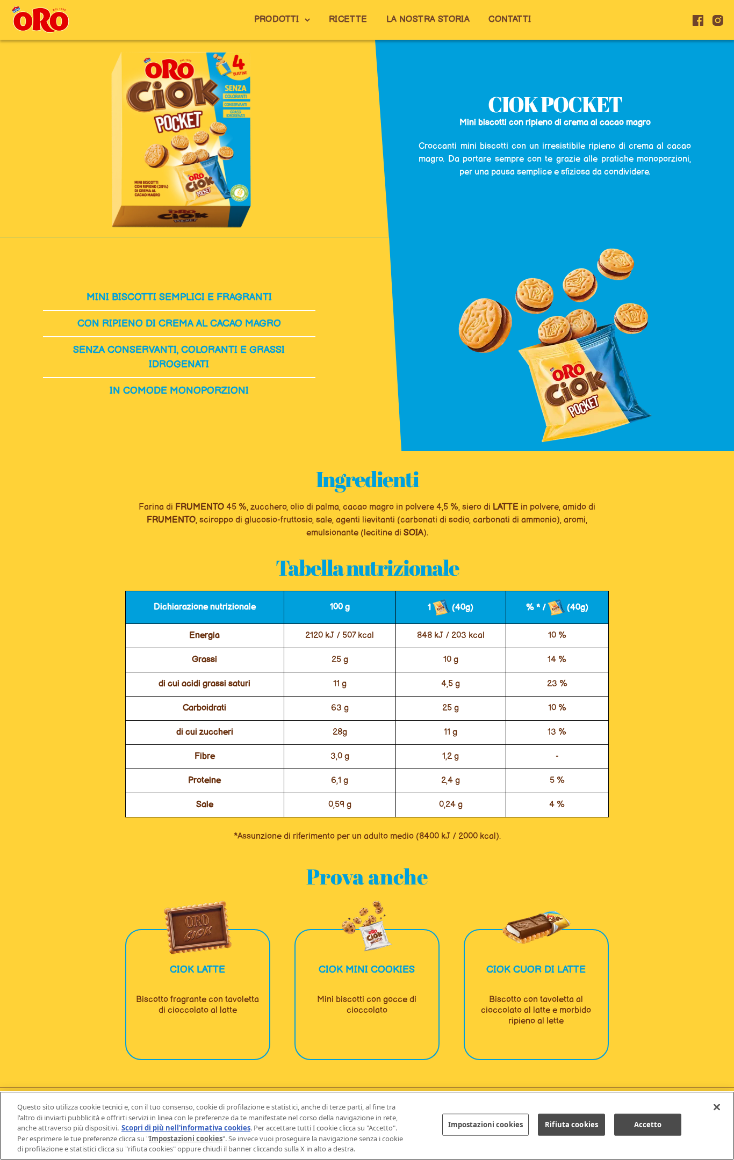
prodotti (276, 20)
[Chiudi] (717, 1107)
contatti (509, 20)
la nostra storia (428, 20)
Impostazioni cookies (485, 1124)
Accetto (648, 1124)
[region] (367, 1125)
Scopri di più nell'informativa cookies (185, 1128)
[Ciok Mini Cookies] (367, 927)
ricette (348, 20)
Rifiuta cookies (571, 1124)
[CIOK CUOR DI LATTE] (536, 927)
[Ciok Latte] (198, 927)
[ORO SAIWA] (40, 19)
